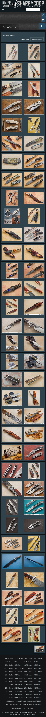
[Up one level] (4, 27)
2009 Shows (37, 698)
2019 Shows (18, 675)
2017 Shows (37, 678)
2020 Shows (28, 671)
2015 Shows (18, 685)
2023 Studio (9, 665)
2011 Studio (9, 694)
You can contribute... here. (14, 704)
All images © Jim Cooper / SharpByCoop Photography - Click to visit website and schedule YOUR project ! (23, 713)
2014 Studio (37, 685)
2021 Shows (37, 668)
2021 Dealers (9, 671)
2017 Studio (28, 678)
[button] (4, 712)
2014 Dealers (19, 688)
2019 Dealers (28, 675)
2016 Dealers (37, 681)
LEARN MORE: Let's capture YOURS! (28, 701)
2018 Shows (9, 678)
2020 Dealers (37, 671)
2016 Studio (18, 681)
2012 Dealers (37, 691)
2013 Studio (28, 688)
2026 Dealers (28, 658)
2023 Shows (18, 665)
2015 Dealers (28, 685)
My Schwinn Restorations (32, 704)
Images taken (25, 39)
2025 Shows (9, 662)
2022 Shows (9, 668)
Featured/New (8, 658)
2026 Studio (19, 658)
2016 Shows (28, 681)
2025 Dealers (19, 662)
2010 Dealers (19, 698)
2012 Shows (28, 691)
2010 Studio (37, 694)
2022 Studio (37, 665)
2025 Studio (38, 658)
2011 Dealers (28, 694)
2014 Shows (9, 688)
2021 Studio (28, 668)
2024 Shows (37, 662)
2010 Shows (9, 698)
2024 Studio (28, 662)
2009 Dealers (10, 701)
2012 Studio (18, 691)
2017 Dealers (9, 681)
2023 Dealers (28, 665)
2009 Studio (28, 698)
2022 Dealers (19, 668)
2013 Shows (37, 688)
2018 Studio (37, 675)
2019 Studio (9, 675)
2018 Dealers (19, 678)
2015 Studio (9, 685)
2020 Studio (18, 671)
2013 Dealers (9, 691)
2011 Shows (18, 694)
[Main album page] (23, 4)
